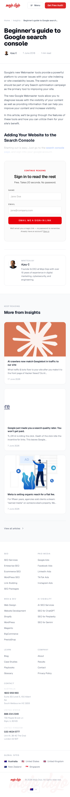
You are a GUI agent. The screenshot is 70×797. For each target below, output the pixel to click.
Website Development (15, 610)
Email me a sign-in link (35, 220)
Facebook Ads (45, 565)
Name (11, 190)
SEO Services (11, 560)
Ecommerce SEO (12, 571)
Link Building (10, 583)
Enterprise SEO (11, 565)
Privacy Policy (45, 673)
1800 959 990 (11, 692)
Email (11, 204)
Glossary (8, 673)
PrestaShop (10, 639)
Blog (6, 656)
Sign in (46, 231)
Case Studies (10, 661)
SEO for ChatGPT (46, 610)
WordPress (9, 622)
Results (41, 661)
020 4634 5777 (12, 731)
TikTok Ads (43, 577)
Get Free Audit (55, 5)
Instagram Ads (45, 583)
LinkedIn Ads (44, 571)
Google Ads (43, 560)
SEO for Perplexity (47, 616)
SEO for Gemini (45, 622)
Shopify (8, 616)
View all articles (12, 528)
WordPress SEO (12, 577)
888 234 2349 (11, 713)
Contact (42, 667)
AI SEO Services (46, 605)
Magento (8, 628)
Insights (16, 20)
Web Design (10, 605)
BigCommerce (11, 633)
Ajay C (13, 53)
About (41, 656)
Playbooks (9, 667)
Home (7, 20)
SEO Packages (11, 588)
